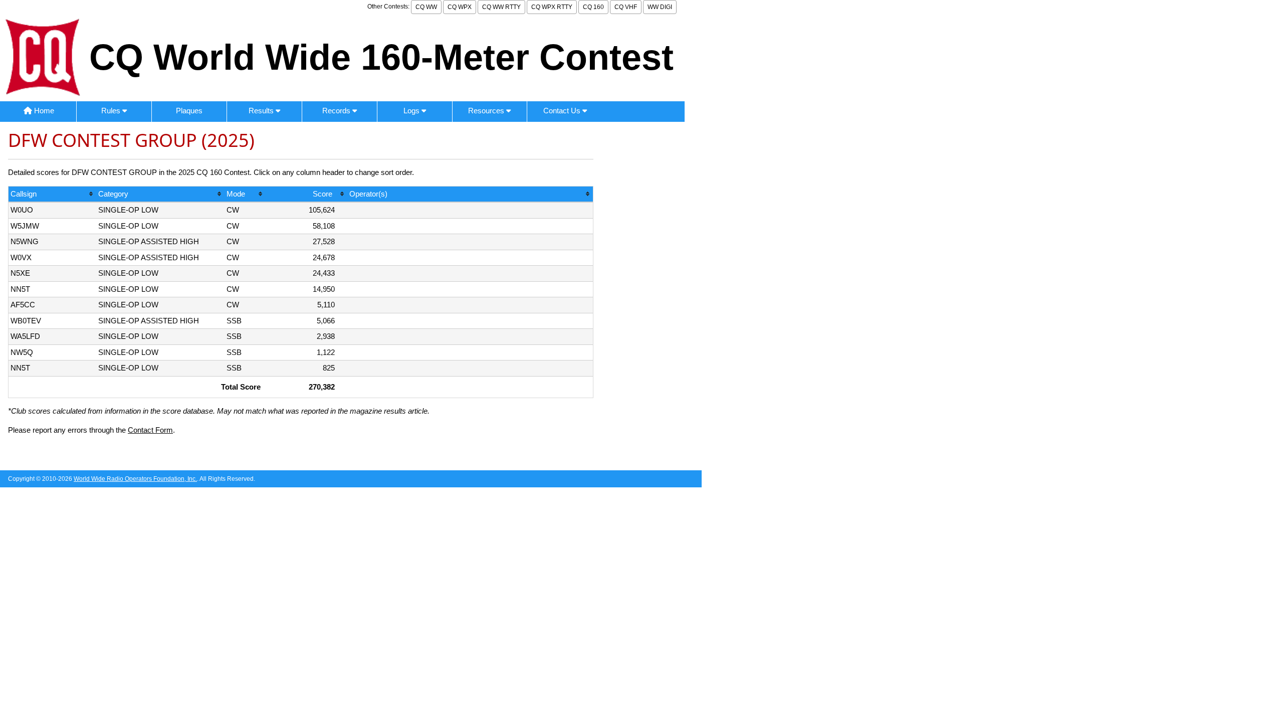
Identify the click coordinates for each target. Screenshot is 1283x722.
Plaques (189, 110)
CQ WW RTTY (501, 7)
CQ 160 (593, 7)
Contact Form (150, 430)
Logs (412, 110)
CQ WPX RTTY (551, 7)
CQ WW (426, 7)
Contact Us (562, 110)
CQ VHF (625, 7)
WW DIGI (660, 7)
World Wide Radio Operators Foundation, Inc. (135, 478)
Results (262, 110)
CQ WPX (460, 7)
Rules (111, 110)
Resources (487, 110)
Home (43, 110)
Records (337, 110)
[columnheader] (52, 195)
